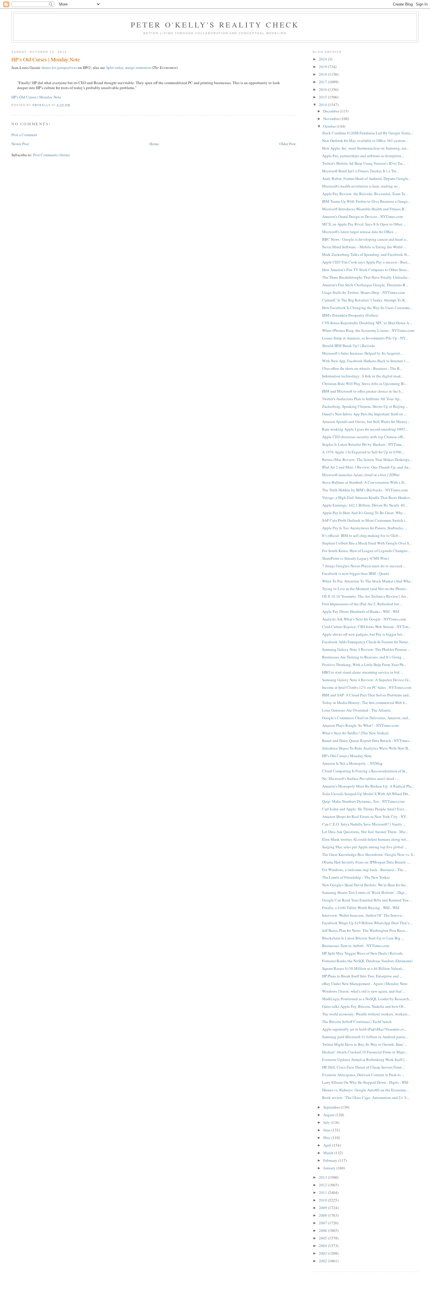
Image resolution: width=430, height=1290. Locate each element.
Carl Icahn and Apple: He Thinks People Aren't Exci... (364, 809)
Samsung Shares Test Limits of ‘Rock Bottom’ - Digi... (364, 892)
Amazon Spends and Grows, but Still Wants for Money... (366, 421)
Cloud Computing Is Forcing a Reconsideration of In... (365, 771)
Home (154, 143)
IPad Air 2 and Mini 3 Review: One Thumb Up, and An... (366, 467)
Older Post (287, 143)
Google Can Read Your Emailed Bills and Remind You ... (367, 900)
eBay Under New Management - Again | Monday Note (364, 983)
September (332, 1107)
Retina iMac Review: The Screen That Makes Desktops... (367, 459)
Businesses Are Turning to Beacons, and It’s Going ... (363, 657)
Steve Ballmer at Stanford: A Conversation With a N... (364, 482)
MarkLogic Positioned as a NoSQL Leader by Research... (367, 998)
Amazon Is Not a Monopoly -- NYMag (352, 763)
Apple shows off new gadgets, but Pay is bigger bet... (363, 634)
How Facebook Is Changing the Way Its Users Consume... (367, 307)
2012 (323, 1184)
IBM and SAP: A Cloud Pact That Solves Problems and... (366, 695)
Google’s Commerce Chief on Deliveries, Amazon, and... (366, 717)
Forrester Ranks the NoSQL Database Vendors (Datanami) (367, 960)
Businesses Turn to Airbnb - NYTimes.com (355, 945)
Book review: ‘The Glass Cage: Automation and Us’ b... (365, 1097)
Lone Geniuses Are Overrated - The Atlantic (356, 710)
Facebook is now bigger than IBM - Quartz (355, 573)
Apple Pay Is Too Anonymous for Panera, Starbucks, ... (364, 527)
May (327, 1137)
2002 (323, 1260)
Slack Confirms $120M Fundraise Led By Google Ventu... (367, 133)
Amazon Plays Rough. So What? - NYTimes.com (360, 725)
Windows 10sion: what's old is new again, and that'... (363, 991)
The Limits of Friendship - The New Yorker (356, 877)
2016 (323, 89)
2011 (323, 1192)
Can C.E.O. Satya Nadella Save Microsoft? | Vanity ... (364, 824)
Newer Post (20, 143)
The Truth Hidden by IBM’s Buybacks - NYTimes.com (365, 490)
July (327, 1122)
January (329, 1168)
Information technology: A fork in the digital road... (362, 376)
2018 (323, 74)
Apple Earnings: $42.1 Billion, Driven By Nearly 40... (364, 505)
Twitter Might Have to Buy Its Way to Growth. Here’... (364, 1044)
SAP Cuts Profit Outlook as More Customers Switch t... (365, 520)
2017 (323, 81)
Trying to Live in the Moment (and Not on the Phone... (365, 588)
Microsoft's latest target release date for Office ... (359, 231)
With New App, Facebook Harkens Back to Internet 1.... (365, 360)
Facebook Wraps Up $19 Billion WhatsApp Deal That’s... (367, 922)
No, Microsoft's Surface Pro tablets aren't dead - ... (361, 778)
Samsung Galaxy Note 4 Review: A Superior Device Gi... (366, 679)
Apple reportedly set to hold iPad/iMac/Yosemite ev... (364, 1029)
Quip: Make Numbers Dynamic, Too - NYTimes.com (363, 801)
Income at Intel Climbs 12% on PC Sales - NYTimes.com (366, 687)
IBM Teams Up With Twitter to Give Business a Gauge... (366, 201)
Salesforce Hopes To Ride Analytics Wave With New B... (366, 748)
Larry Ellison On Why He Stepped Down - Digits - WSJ (365, 1082)
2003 (323, 1253)
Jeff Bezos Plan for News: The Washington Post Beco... (365, 930)
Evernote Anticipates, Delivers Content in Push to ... (363, 1074)
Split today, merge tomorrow (128, 67)
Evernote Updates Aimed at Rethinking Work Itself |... (364, 1059)
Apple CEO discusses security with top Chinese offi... (364, 436)
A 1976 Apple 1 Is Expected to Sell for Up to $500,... (363, 452)
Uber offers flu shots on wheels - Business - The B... (362, 368)
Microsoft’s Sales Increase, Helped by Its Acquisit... (362, 353)
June (327, 1130)
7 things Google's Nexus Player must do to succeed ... (364, 565)
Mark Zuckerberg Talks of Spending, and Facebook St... (366, 254)
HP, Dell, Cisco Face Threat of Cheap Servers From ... (363, 1067)
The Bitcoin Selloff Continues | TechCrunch (357, 1021)
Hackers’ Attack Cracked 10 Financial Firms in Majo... (364, 1052)
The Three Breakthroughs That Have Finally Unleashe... (366, 277)
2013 (323, 1177)
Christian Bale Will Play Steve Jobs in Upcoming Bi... (364, 383)
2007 (323, 1222)
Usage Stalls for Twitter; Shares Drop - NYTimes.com (363, 292)
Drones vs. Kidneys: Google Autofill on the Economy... (365, 1090)
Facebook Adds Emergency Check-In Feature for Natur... (366, 641)
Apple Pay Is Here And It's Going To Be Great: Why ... (364, 512)
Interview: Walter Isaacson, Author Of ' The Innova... (363, 915)
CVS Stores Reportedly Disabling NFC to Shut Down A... (367, 322)
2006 (323, 1230)
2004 (323, 1245)
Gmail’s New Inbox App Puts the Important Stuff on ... (364, 414)
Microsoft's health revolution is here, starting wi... (361, 186)
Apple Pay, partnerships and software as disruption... (363, 155)
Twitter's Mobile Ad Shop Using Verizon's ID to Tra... (363, 163)
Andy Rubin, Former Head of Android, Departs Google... (366, 178)
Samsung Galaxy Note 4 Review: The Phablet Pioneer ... (366, 649)
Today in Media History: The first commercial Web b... (364, 702)
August (329, 1114)
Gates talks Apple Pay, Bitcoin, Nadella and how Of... (364, 1006)
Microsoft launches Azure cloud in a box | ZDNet (361, 474)
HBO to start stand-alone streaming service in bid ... (362, 672)
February (330, 1160)
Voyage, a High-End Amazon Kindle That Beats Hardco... (367, 497)
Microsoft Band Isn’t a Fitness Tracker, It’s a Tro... (360, 171)
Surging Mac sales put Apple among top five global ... (364, 846)
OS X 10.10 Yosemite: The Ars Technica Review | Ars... (365, 596)
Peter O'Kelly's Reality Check (215, 25)
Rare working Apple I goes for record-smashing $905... (365, 429)
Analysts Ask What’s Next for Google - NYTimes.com (364, 619)
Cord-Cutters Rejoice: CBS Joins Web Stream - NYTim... (366, 626)
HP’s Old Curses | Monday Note (36, 97)
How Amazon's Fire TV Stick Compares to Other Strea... (365, 269)
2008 (323, 1215)
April (327, 1145)
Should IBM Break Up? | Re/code (348, 345)
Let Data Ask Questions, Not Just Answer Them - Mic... (365, 831)
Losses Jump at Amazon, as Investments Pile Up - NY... (365, 338)
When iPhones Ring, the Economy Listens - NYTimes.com (368, 330)
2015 (323, 97)
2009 (323, 1207)
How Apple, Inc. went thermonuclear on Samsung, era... (365, 148)
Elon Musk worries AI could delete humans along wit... (365, 839)
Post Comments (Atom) (51, 154)
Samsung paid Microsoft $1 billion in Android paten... (365, 1036)
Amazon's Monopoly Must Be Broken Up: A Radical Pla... (368, 786)
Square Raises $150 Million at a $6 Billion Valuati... (363, 968)
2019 (323, 66)
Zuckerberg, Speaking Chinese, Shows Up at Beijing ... (365, 406)
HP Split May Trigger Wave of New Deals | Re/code (362, 953)
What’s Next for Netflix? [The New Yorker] (355, 733)
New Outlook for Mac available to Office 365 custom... (365, 140)
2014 (323, 104)
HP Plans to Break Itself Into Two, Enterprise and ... (362, 976)
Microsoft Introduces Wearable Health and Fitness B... (364, 208)
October (330, 126)
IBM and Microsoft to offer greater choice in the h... (362, 391)
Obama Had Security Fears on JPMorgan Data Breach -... (366, 862)
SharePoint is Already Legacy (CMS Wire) (355, 558)
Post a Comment (24, 134)
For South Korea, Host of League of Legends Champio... (366, 550)
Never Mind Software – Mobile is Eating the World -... (364, 246)
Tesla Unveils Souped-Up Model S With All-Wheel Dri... (366, 793)
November (331, 118)
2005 (323, 1238)
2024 (323, 59)
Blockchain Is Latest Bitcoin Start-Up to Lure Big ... (363, 938)
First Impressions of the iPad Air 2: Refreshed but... (362, 603)
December (331, 111)
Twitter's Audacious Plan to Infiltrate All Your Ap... (362, 398)
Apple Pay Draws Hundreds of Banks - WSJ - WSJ (360, 611)
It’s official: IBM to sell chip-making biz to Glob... (361, 535)
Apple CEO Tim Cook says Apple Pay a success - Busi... (366, 262)
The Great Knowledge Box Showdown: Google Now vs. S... (368, 854)
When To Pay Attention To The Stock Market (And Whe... (367, 581)
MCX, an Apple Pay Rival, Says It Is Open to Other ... (364, 224)
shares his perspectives (59, 67)
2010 (323, 1200)
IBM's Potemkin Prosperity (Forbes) (350, 315)
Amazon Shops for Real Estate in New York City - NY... (365, 816)
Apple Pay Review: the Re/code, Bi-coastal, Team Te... (365, 193)
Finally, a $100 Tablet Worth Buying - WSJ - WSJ (360, 907)
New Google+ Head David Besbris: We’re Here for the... (365, 884)
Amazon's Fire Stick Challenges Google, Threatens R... (365, 284)
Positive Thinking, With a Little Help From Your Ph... (364, 664)
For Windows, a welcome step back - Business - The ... (364, 869)
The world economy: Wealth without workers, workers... (366, 1014)
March (328, 1152)
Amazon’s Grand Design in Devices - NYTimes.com (362, 216)
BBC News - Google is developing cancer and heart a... (365, 239)
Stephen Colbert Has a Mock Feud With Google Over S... (367, 543)
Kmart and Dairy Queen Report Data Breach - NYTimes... (367, 740)
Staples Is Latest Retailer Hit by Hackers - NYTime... (363, 444)
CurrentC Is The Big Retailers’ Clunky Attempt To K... (364, 300)
